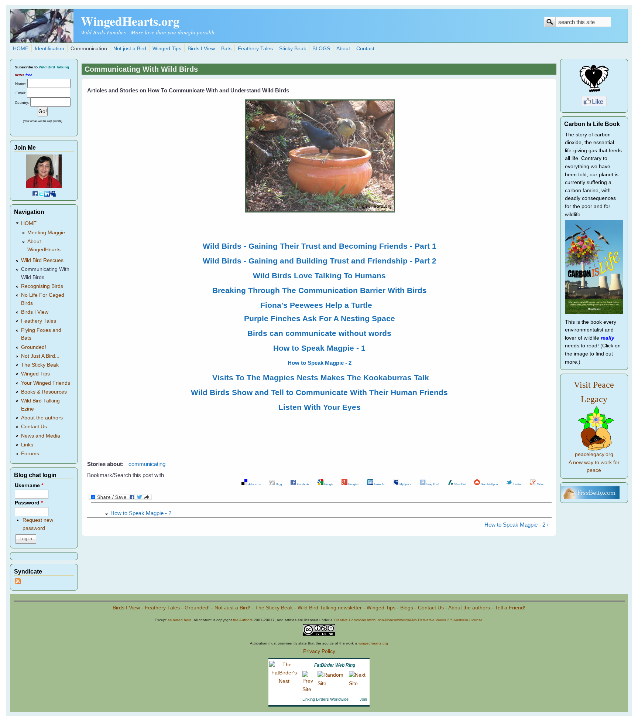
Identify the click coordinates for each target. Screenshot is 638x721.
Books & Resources (44, 392)
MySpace (405, 484)
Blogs (406, 608)
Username (29, 485)
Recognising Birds (42, 286)
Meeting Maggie (46, 232)
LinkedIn (378, 484)
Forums (30, 453)
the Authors (243, 620)
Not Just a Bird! (232, 608)
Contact (365, 48)
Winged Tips (166, 48)
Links (27, 445)
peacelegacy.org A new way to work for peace (594, 462)
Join (363, 699)
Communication (89, 48)
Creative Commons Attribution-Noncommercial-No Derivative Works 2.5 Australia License (408, 620)
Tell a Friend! (510, 608)
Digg (278, 484)
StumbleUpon (489, 484)
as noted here (180, 620)
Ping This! (432, 484)
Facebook (302, 484)
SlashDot (459, 484)
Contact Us (34, 426)
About (343, 48)
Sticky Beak (292, 48)
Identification (49, 48)
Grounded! (33, 347)
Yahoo (540, 484)
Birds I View (201, 48)
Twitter (517, 484)
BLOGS (321, 48)
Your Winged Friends (45, 383)
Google (328, 484)
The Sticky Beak (40, 365)
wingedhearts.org (373, 643)
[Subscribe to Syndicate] (18, 582)
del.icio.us (254, 484)
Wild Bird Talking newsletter (330, 608)
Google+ (353, 484)
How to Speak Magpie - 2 (140, 513)
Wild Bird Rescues (42, 260)
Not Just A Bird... (40, 356)
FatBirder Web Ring (334, 665)
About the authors (42, 418)
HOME (20, 48)
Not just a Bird (129, 48)
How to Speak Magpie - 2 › (516, 524)
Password (29, 503)
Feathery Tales (255, 48)
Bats (226, 48)
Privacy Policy (319, 651)
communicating (146, 464)
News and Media (40, 436)
